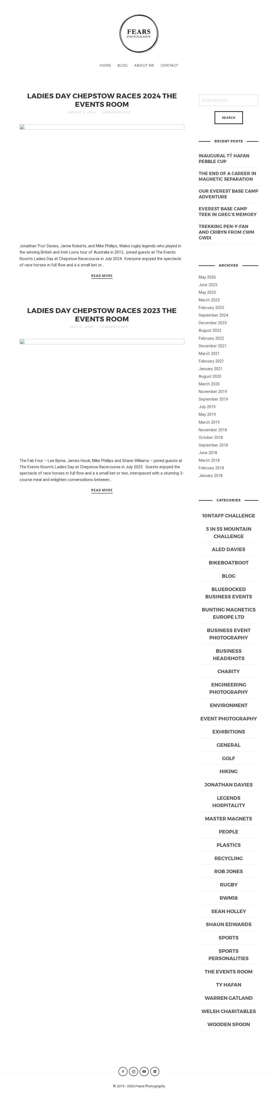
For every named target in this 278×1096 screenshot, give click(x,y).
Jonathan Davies (228, 784)
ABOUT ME (144, 65)
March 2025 (209, 300)
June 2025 (208, 284)
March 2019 (209, 422)
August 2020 (210, 376)
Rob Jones (228, 871)
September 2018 (213, 445)
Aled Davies (228, 549)
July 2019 (207, 406)
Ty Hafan (228, 984)
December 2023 (213, 322)
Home (105, 65)
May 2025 (207, 292)
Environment (229, 705)
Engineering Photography (228, 688)
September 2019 (213, 399)
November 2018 (213, 429)
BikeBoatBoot (229, 562)
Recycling (228, 858)
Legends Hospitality (228, 801)
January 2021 (211, 368)
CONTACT (169, 65)
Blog (123, 65)
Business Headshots (229, 654)
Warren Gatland (229, 998)
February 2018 (211, 468)
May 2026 (207, 277)
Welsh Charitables (228, 1011)
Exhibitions (228, 731)
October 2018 (211, 437)
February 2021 (211, 361)
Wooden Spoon (228, 1024)
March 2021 (209, 353)
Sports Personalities (228, 954)
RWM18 (229, 898)
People (228, 831)
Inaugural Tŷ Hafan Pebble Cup (224, 158)
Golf (228, 758)
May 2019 (207, 414)
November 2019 (213, 391)
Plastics (229, 845)
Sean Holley (228, 911)
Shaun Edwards (229, 924)
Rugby (229, 884)
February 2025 (211, 307)
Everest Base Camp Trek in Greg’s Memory (228, 211)
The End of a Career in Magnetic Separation (227, 176)
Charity (228, 671)
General (229, 745)
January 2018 (211, 475)
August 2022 (210, 330)
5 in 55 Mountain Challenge (228, 532)
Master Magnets (228, 818)
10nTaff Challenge (228, 515)
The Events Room (228, 971)
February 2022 (211, 338)
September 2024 (213, 315)
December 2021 (213, 346)
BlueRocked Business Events (228, 592)
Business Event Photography (229, 633)
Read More (102, 276)
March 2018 (209, 460)
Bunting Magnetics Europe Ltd (229, 613)
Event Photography (228, 718)
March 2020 (209, 384)
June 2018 (208, 452)
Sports (229, 937)
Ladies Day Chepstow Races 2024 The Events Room (102, 99)
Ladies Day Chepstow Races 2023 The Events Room (102, 314)
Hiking (229, 771)
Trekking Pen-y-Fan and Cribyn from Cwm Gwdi (226, 232)
